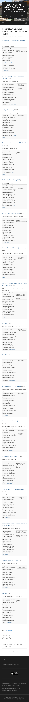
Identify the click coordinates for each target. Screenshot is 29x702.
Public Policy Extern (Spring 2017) (11, 180)
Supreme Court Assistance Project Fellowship (14, 248)
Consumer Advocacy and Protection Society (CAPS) (14, 8)
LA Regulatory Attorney (8, 109)
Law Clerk (4, 593)
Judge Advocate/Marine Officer (10, 560)
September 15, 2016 (7, 36)
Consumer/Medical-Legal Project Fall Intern (13, 421)
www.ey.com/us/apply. (7, 62)
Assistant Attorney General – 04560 (11, 386)
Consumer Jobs (8, 630)
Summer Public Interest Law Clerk (11, 213)
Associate (5, 323)
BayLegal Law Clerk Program (9, 456)
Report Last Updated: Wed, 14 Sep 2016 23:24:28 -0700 (12, 637)
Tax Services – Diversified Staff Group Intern (13, 40)
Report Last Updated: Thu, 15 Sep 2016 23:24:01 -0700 (14, 31)
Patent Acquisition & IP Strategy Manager (13, 489)
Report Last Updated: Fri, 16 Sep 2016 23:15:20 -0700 (12, 644)
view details (6, 70)
